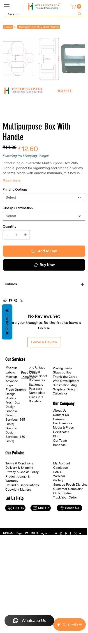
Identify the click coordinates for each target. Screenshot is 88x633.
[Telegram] (80, 533)
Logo (9, 385)
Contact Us (61, 415)
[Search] (79, 14)
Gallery (58, 480)
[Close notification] (81, 606)
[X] (75, 533)
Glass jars (36, 397)
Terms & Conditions (19, 463)
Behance (59, 445)
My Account (61, 463)
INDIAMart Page (12, 533)
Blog (56, 436)
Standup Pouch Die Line (70, 484)
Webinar (59, 476)
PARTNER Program (37, 533)
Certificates (61, 432)
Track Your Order (65, 497)
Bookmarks (37, 380)
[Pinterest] (16, 300)
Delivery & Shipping (19, 467)
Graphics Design (64, 389)
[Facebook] (10, 300)
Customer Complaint (68, 489)
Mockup (11, 367)
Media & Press (63, 427)
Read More (12, 181)
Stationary (36, 384)
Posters (11, 398)
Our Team (60, 440)
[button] (76, 6)
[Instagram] (61, 533)
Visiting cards (62, 368)
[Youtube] (56, 533)
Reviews (7, 321)
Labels (10, 372)
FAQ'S (57, 472)
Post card (35, 388)
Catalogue (60, 467)
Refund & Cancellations (22, 485)
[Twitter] (21, 300)
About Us (59, 410)
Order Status (62, 493)
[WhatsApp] (5, 300)
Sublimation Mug (65, 385)
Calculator (60, 393)
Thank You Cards (65, 376)
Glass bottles (62, 372)
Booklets (35, 401)
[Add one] (25, 234)
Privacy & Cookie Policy (22, 472)
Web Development (66, 381)
